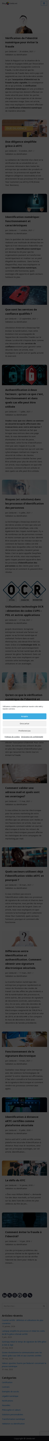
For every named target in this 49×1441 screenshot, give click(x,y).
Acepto (24, 716)
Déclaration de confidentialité (32, 737)
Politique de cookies (12, 737)
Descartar (24, 723)
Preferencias (25, 730)
